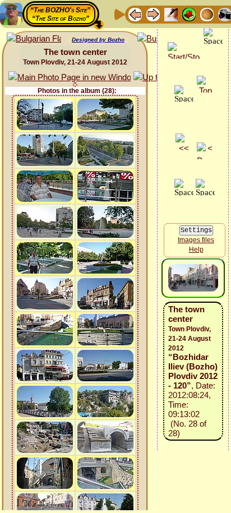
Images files (196, 240)
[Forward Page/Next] (153, 14)
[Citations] (189, 14)
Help (196, 249)
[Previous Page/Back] (135, 14)
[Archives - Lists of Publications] (171, 14)
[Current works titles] (207, 14)
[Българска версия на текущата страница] (34, 39)
